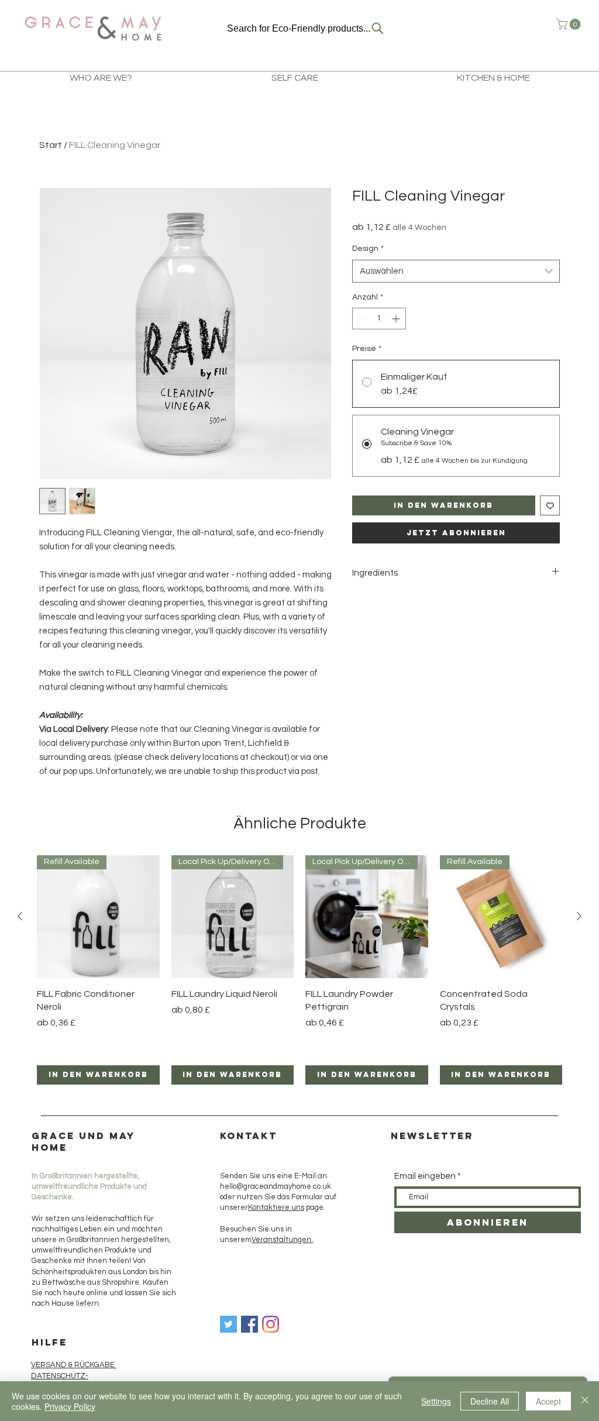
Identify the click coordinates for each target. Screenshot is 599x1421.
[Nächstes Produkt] (579, 916)
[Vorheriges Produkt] (20, 916)
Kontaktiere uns (276, 1207)
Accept (548, 1401)
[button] (569, 24)
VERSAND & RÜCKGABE (73, 1365)
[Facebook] (249, 1324)
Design (368, 249)
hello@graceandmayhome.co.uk (275, 1186)
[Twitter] (228, 1324)
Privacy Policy (69, 1406)
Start (50, 145)
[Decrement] (361, 318)
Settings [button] (436, 1401)
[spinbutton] (379, 318)
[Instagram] (270, 1324)
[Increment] (397, 318)
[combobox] (456, 271)
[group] (299, 970)
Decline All (489, 1401)
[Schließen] (585, 1401)
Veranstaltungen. (282, 1240)
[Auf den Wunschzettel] (550, 506)
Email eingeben (425, 1176)
